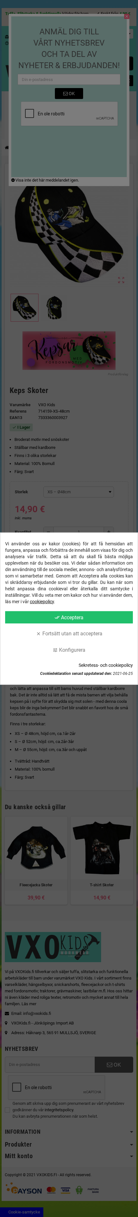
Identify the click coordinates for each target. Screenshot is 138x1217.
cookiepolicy (42, 601)
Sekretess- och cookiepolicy (106, 665)
